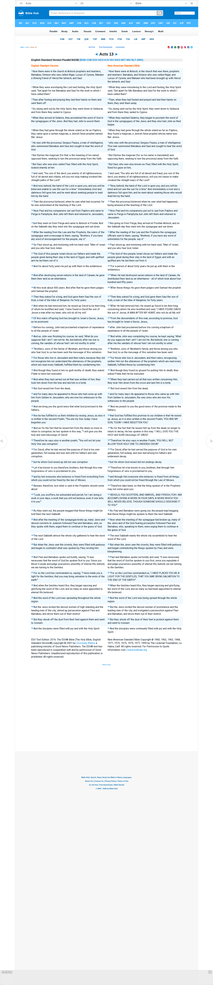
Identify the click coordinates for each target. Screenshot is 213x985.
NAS (117, 60)
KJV (106, 60)
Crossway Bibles (85, 643)
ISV (112, 60)
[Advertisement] (106, 728)
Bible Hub (106, 665)
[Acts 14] (209, 448)
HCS (101, 60)
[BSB (83, 60)
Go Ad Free (7, 972)
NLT (133, 60)
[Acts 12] (4, 448)
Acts (27, 47)
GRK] (140, 60)
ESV (95, 60)
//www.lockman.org (136, 649)
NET (123, 60)
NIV (128, 60)
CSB (89, 60)
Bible (22, 47)
